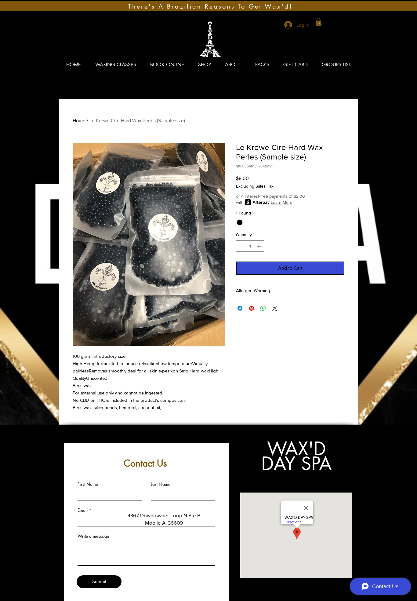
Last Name (160, 484)
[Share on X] (274, 308)
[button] (318, 22)
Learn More (281, 202)
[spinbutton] (250, 246)
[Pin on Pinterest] (251, 308)
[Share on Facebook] (240, 308)
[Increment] (259, 246)
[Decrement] (241, 246)
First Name (88, 484)
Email (83, 510)
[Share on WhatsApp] (263, 308)
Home (79, 120)
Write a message (93, 536)
